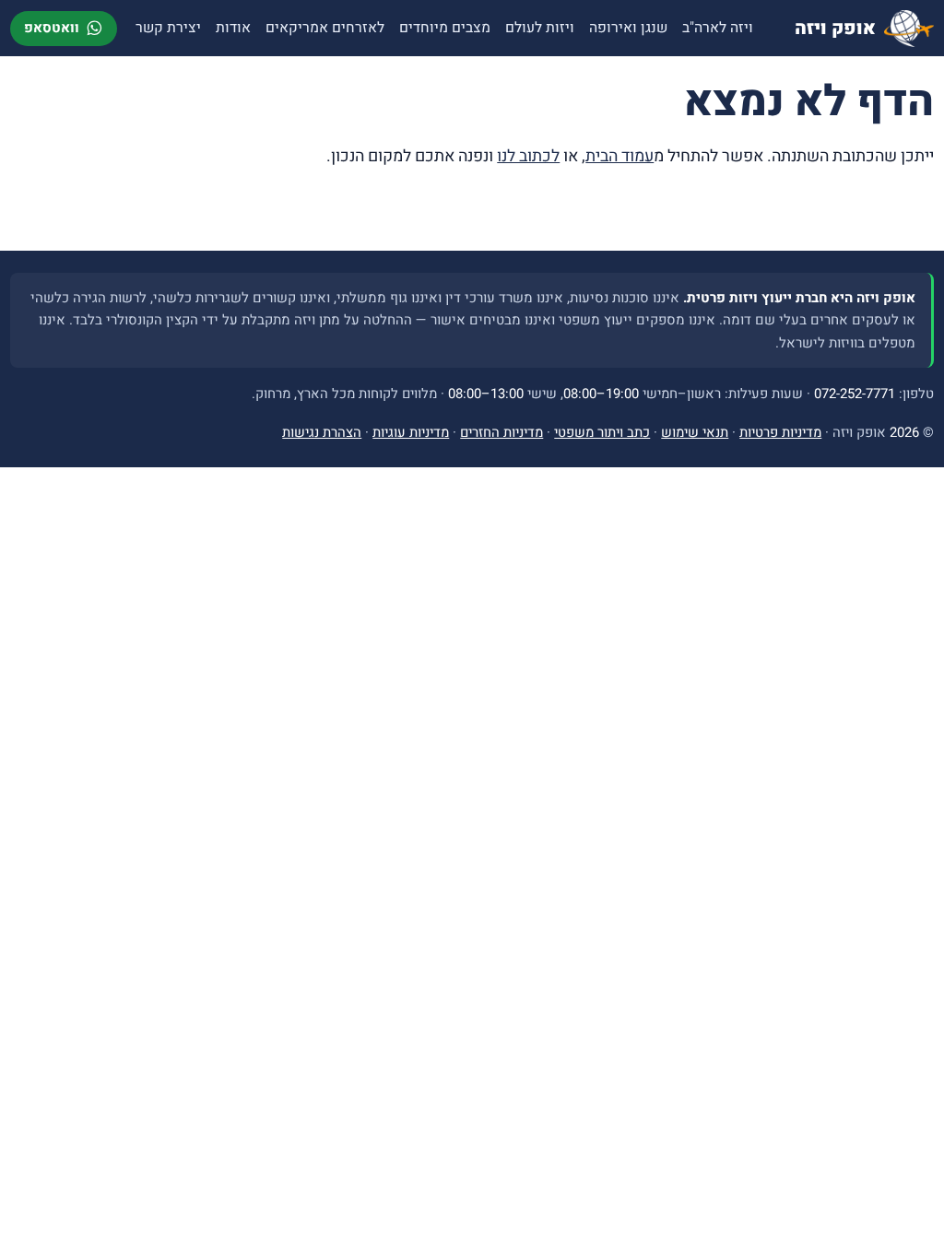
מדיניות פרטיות (780, 432)
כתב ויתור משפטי (602, 432)
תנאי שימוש (694, 432)
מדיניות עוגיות (410, 432)
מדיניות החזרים (501, 432)
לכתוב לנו (528, 156)
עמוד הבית (619, 156)
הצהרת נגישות (321, 432)
